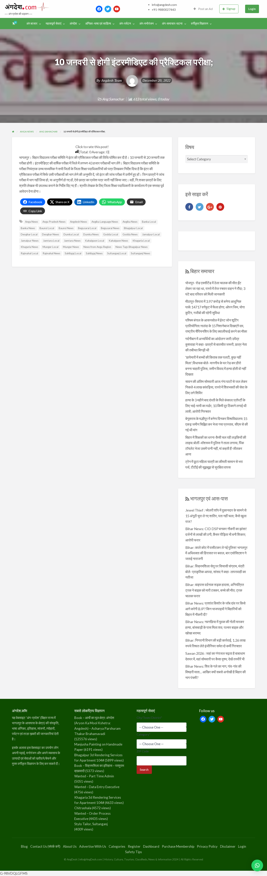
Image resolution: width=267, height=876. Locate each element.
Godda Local (110, 234)
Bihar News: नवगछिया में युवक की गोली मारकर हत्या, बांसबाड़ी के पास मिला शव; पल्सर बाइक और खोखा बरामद (214, 627)
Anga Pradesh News (53, 221)
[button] (257, 865)
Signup (231, 8)
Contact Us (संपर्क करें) (45, 846)
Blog (24, 846)
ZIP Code (143, 751)
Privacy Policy (207, 846)
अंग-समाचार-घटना (172, 23)
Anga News (31, 221)
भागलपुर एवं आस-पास (209, 498)
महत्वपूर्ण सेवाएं (53, 23)
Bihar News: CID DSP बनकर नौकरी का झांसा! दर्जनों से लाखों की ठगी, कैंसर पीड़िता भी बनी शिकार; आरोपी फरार (216, 534)
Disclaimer (228, 846)
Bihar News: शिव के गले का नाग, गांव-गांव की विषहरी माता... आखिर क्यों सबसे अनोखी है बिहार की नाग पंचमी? (215, 672)
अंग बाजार (31, 23)
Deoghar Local (29, 234)
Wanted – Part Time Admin (94, 776)
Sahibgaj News (94, 253)
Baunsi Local (46, 228)
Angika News (130, 221)
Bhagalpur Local (133, 228)
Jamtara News (72, 240)
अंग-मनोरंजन (146, 23)
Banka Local (149, 221)
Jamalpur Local (151, 234)
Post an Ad (205, 9)
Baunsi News (66, 228)
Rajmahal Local (29, 253)
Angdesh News (78, 221)
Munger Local (50, 246)
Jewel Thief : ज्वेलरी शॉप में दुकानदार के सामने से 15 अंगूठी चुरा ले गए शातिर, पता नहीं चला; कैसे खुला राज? (215, 516)
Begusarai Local (87, 228)
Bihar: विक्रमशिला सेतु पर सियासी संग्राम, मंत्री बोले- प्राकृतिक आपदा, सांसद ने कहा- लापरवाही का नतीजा (215, 572)
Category (144, 734)
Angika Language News (104, 221)
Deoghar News (50, 234)
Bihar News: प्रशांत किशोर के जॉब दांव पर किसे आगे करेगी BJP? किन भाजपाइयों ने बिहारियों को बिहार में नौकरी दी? (215, 609)
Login (252, 9)
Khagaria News (29, 246)
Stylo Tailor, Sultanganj (91, 824)
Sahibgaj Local (73, 253)
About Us (70, 846)
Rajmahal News (51, 253)
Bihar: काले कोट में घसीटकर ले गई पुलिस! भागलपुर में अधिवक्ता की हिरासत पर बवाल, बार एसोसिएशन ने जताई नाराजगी (216, 553)
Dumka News (91, 234)
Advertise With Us (92, 846)
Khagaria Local (141, 240)
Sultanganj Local (116, 253)
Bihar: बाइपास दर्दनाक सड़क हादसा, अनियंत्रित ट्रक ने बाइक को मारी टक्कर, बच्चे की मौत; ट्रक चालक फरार (214, 590)
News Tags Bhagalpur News (132, 246)
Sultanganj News (140, 253)
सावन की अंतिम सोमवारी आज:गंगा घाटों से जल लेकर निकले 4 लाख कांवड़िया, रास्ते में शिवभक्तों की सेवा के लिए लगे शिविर (216, 387)
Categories (117, 846)
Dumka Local (71, 234)
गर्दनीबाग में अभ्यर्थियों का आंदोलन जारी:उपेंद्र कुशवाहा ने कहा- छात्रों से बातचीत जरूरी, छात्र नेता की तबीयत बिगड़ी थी (216, 344)
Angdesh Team (111, 80)
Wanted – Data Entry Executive (96, 787)
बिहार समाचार (202, 271)
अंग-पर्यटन (125, 23)
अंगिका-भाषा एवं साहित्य (98, 23)
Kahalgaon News (118, 240)
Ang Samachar (113, 99)
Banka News (28, 228)
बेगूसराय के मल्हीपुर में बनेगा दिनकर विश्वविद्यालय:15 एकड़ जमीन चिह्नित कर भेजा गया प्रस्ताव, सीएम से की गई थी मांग (216, 424)
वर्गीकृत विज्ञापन (199, 23)
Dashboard (151, 846)
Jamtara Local (51, 240)
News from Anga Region (97, 246)
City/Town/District (149, 717)
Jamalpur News (30, 240)
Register (134, 846)
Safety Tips (133, 852)
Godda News (130, 234)
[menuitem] (203, 9)
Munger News (71, 246)
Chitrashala (82, 808)
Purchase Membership (178, 846)
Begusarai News (110, 228)
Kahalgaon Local (94, 240)
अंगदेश (73, 23)
